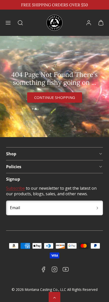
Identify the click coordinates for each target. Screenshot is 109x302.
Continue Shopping (54, 97)
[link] (89, 23)
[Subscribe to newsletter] (97, 208)
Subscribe (15, 188)
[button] (8, 23)
